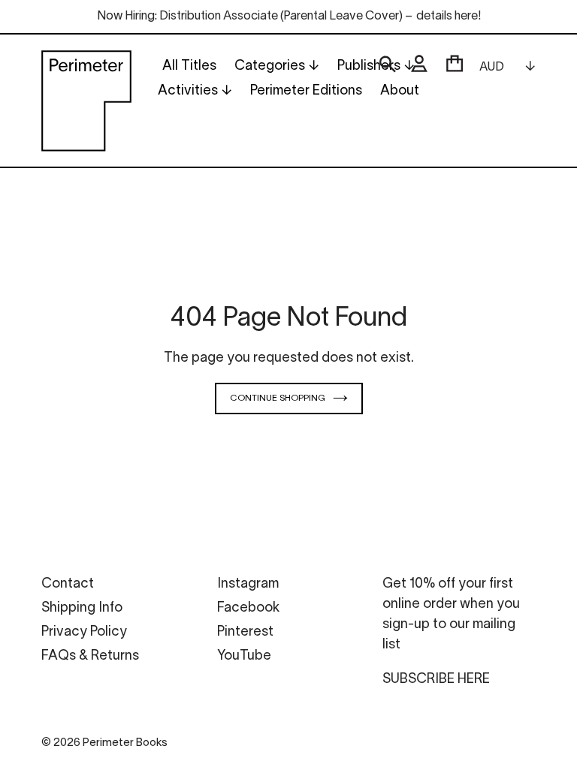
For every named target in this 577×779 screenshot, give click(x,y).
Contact (67, 584)
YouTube (244, 656)
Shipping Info (81, 608)
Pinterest (245, 632)
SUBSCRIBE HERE (436, 679)
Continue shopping (277, 398)
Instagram (248, 584)
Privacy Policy (84, 632)
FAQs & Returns (90, 656)
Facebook (248, 608)
